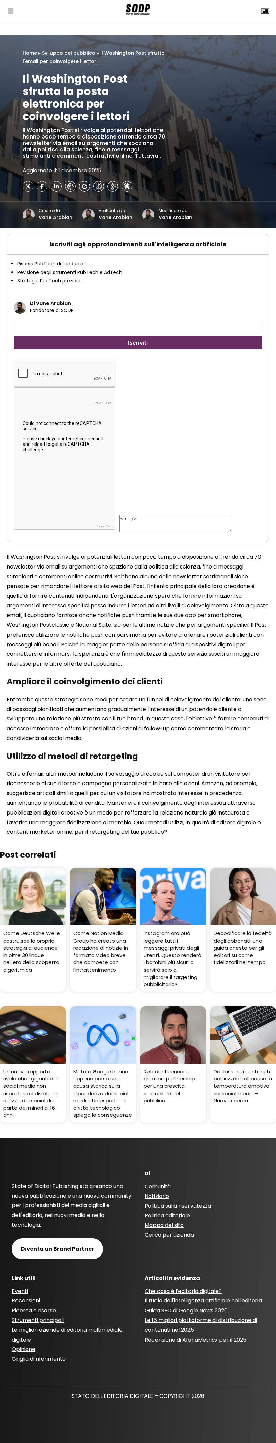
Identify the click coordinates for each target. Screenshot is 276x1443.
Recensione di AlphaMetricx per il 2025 (195, 1340)
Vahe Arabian (55, 217)
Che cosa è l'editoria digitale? (183, 1291)
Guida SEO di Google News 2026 (186, 1310)
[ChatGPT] (70, 186)
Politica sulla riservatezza (178, 1206)
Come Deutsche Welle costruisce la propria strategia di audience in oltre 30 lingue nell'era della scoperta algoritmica (31, 951)
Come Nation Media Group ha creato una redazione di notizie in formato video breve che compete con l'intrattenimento (100, 951)
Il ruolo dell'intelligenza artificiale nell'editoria (203, 1300)
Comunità (158, 1186)
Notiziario (157, 1196)
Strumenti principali (38, 1320)
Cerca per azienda (169, 1235)
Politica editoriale (167, 1215)
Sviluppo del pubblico (68, 53)
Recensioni (26, 1300)
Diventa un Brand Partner (57, 1249)
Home (30, 53)
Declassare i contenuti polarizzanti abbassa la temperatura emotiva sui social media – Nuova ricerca (243, 1086)
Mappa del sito (164, 1225)
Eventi (20, 1291)
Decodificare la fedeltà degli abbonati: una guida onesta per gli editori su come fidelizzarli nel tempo (243, 948)
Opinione (23, 1349)
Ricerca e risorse (34, 1310)
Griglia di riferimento (39, 1359)
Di (147, 1173)
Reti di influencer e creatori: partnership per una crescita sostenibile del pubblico (169, 1086)
